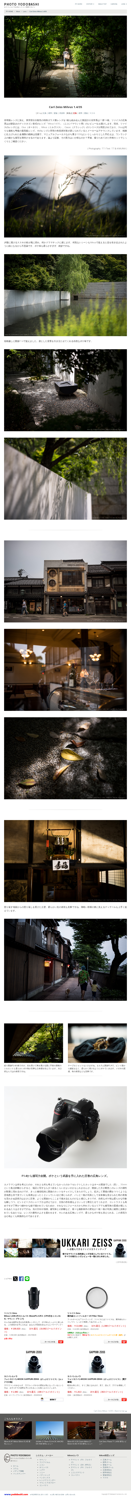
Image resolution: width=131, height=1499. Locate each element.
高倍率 (62, 113)
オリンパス (43, 1467)
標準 (50, 113)
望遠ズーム (107, 1465)
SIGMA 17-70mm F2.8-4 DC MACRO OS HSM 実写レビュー (49, 1443)
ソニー (42, 1472)
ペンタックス (44, 1478)
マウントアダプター (47, 1483)
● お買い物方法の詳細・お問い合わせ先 (62, 1494)
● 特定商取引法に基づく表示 (39, 1494)
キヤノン (43, 1460)
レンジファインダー (47, 1480)
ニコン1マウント (78, 1472)
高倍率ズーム (108, 1467)
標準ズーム (107, 1462)
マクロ (92, 113)
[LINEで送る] (27, 1278)
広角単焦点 (107, 1470)
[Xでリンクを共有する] (15, 1278)
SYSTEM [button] (89, 4)
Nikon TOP (102, 4)
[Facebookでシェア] (21, 1278)
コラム (15, 1468)
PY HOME (78, 4)
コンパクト (43, 1485)
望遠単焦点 (107, 1475)
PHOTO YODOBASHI (21, 4)
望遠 (55, 113)
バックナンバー (19, 1474)
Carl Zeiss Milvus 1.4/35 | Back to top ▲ (110, 1411)
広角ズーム (107, 1460)
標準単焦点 (107, 1472)
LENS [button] (123, 4)
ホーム (15, 1466)
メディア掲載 (18, 1471)
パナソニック (44, 1475)
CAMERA (114, 4)
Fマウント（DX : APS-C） (81, 1465)
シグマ (42, 1470)
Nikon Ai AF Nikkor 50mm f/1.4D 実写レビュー (17, 1443)
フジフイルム (44, 1462)
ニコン (42, 1465)
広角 (44, 113)
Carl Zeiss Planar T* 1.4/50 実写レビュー (112, 1443)
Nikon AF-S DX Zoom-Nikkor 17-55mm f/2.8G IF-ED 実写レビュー (79, 1443)
